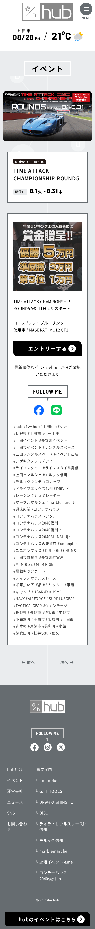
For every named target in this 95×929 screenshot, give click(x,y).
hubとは (15, 769)
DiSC (43, 813)
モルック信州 (51, 840)
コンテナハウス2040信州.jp (53, 875)
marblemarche (53, 851)
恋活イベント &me (56, 862)
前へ (31, 662)
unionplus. (49, 780)
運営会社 (15, 791)
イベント (15, 780)
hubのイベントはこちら (47, 919)
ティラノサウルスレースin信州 (63, 826)
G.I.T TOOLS (50, 791)
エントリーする (47, 348)
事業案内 (44, 769)
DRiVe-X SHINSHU (56, 802)
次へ (64, 662)
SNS (11, 813)
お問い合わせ (17, 826)
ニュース (15, 802)
